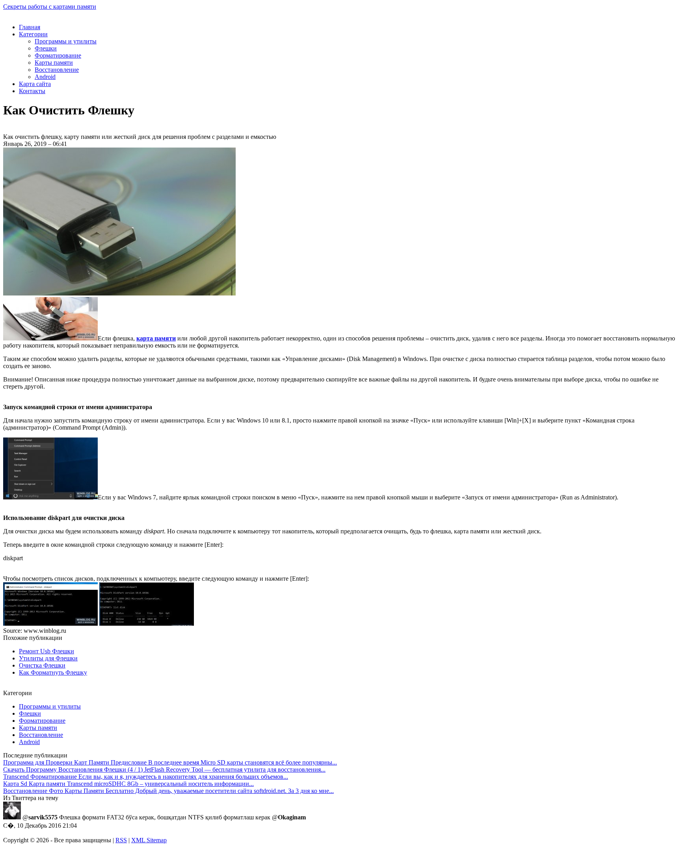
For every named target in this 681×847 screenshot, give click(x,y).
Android (45, 76)
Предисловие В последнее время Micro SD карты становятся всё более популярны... (170, 762)
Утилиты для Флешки (48, 658)
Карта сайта (35, 83)
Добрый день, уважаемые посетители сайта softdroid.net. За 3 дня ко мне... (168, 790)
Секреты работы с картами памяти (49, 6)
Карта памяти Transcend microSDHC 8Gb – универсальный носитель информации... (128, 783)
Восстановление (57, 69)
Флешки (46, 48)
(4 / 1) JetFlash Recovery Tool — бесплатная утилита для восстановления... (164, 769)
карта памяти (156, 338)
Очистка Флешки (42, 665)
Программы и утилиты (66, 41)
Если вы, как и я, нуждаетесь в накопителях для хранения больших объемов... (145, 776)
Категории (33, 34)
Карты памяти (54, 62)
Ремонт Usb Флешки (46, 651)
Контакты (32, 91)
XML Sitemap (149, 840)
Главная (29, 27)
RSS (121, 840)
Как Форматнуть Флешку (53, 672)
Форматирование (58, 55)
